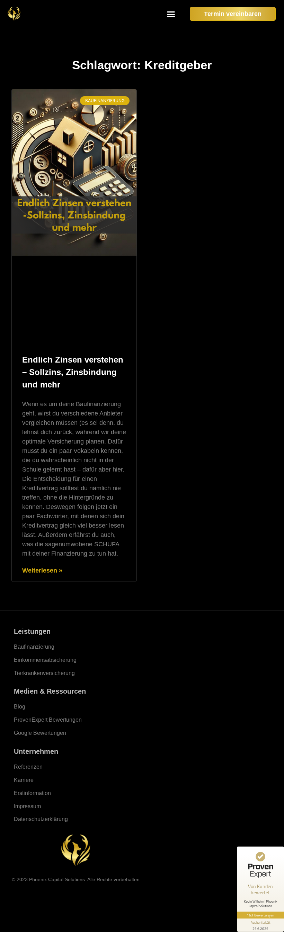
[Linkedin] (83, 892)
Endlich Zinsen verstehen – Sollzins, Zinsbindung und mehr (72, 372)
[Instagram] (69, 892)
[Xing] (97, 892)
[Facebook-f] (55, 892)
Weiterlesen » (42, 570)
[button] (171, 13)
